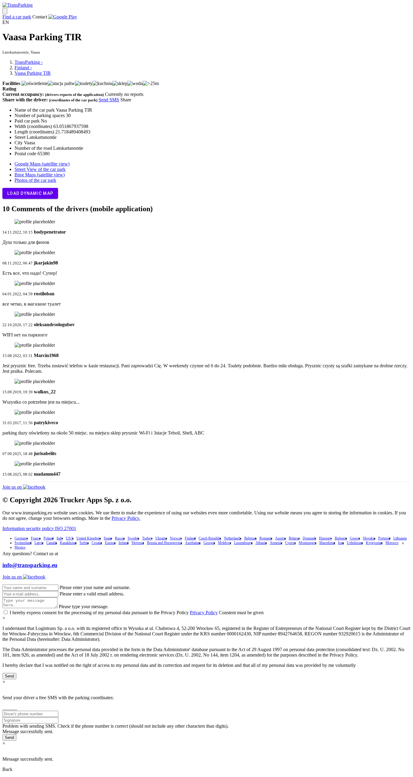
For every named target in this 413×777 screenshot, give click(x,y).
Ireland (123, 543)
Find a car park (16, 16)
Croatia (97, 543)
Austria (280, 538)
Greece (355, 538)
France (36, 538)
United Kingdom (88, 538)
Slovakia (369, 538)
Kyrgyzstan (374, 543)
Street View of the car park (40, 169)
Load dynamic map (30, 193)
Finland (190, 538)
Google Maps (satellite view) (42, 163)
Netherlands (232, 538)
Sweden (133, 538)
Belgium (250, 538)
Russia (120, 538)
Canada (51, 543)
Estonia (110, 543)
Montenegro (307, 543)
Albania (261, 543)
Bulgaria (341, 538)
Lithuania (400, 538)
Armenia (276, 543)
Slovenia (138, 543)
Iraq (341, 543)
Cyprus (290, 543)
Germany (21, 538)
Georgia (209, 543)
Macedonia (327, 543)
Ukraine (161, 538)
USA (69, 538)
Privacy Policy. (126, 518)
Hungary (325, 538)
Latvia (38, 543)
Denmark (309, 538)
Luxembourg (243, 543)
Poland (49, 538)
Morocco (391, 543)
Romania (265, 538)
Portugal (384, 538)
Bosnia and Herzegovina (164, 543)
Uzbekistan (355, 543)
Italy (60, 538)
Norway (176, 538)
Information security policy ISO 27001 (39, 528)
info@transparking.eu (29, 565)
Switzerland (23, 543)
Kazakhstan (68, 543)
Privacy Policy (204, 612)
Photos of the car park (35, 180)
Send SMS (109, 99)
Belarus (294, 538)
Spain (108, 538)
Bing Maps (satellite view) (40, 174)
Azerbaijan (192, 543)
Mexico (20, 547)
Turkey (147, 538)
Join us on (12, 487)
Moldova (224, 543)
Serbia (84, 543)
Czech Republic (210, 538)
